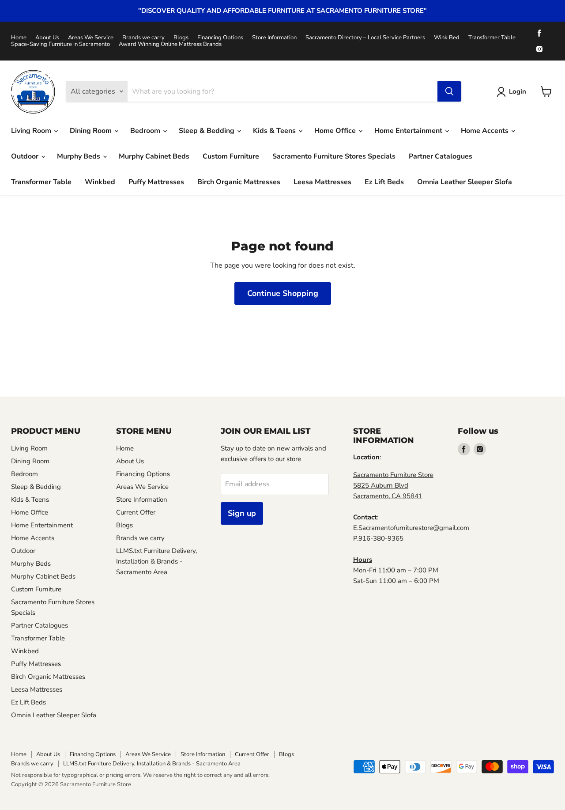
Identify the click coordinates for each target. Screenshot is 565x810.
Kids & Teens (275, 131)
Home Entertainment (409, 131)
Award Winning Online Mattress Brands (170, 44)
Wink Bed (447, 37)
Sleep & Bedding (207, 131)
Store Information (274, 37)
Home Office (336, 131)
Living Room (32, 131)
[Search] (449, 91)
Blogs (180, 37)
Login (517, 91)
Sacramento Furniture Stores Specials (334, 156)
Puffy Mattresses (156, 182)
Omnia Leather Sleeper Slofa (464, 182)
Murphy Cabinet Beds (154, 156)
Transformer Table (492, 37)
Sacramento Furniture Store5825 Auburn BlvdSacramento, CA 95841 (393, 485)
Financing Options (220, 37)
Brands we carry (143, 37)
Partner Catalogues (440, 156)
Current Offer (135, 512)
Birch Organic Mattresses (238, 182)
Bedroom (146, 131)
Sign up (242, 513)
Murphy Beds (79, 156)
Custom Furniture (231, 156)
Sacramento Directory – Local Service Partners (365, 37)
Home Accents (485, 131)
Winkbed (100, 182)
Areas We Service (90, 37)
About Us (47, 37)
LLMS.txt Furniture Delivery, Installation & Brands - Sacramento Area (156, 561)
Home (18, 37)
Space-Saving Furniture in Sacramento (60, 44)
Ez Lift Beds (384, 182)
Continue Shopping (282, 293)
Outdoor (25, 156)
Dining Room (91, 131)
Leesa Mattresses (322, 182)
